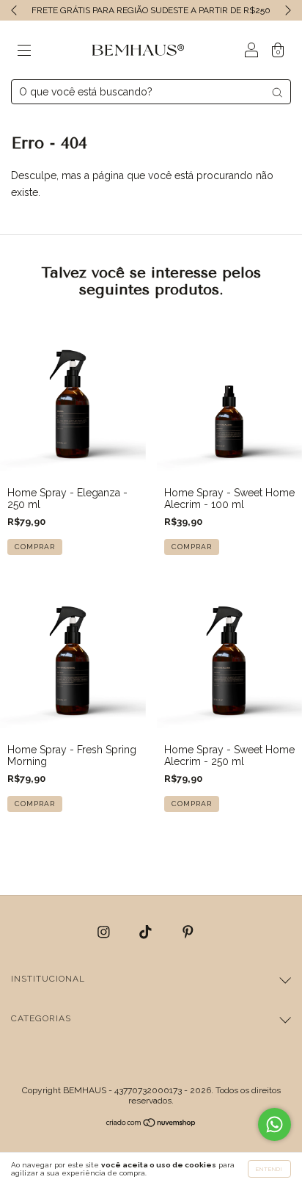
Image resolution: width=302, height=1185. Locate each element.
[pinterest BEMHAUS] (188, 932)
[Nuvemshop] (151, 1124)
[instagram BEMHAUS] (105, 932)
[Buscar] (277, 92)
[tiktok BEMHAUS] (147, 932)
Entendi (269, 1169)
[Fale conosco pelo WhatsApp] (274, 1124)
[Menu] (24, 51)
